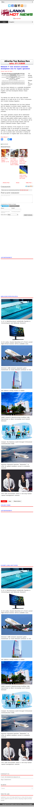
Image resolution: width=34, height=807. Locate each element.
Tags (10, 501)
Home (4, 22)
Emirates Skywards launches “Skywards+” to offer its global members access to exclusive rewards (15, 466)
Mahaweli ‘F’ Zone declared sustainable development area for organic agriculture (15, 68)
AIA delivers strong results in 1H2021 (12, 390)
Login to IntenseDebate (5, 206)
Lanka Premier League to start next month (23, 177)
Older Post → (29, 182)
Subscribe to (4, 214)
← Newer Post (5, 182)
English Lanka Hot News (16, 804)
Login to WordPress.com (14, 206)
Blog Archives (17, 501)
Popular (4, 501)
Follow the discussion (31, 186)
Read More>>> (5, 137)
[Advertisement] (17, 42)
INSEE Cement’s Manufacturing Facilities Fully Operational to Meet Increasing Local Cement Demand (15, 419)
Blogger (30, 804)
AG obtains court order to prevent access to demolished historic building (14, 161)
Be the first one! (24, 190)
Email (13, 208)
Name (2, 208)
